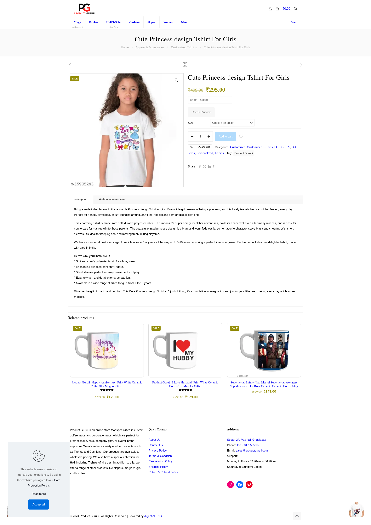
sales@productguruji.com (252, 450)
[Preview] (138, 353)
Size (190, 122)
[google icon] (288, 516)
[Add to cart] (138, 328)
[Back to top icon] (297, 516)
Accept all (38, 504)
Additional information (112, 199)
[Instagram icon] (279, 516)
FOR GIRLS (282, 147)
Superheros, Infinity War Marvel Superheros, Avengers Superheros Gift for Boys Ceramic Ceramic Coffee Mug (264, 384)
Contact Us (156, 445)
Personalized (205, 153)
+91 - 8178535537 (248, 445)
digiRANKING (153, 516)
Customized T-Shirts (184, 47)
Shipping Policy (158, 466)
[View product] (138, 336)
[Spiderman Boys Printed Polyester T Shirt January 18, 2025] (360, 509)
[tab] (80, 199)
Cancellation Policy (161, 461)
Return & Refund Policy (163, 472)
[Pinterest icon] (284, 516)
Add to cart (225, 136)
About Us (154, 439)
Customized (237, 147)
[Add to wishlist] (138, 345)
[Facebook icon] (275, 516)
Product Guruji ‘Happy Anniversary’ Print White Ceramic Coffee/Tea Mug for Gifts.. (107, 384)
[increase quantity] (208, 136)
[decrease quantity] (192, 136)
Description (80, 199)
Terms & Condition (160, 456)
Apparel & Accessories (149, 47)
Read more (39, 493)
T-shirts (219, 153)
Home (125, 47)
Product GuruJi (243, 153)
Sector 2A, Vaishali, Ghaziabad (246, 439)
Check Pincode (201, 112)
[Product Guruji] (84, 8)
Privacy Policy (158, 450)
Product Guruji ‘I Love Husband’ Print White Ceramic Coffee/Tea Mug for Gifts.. (185, 384)
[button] (176, 80)
